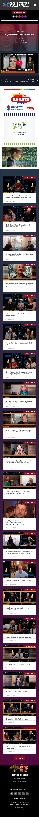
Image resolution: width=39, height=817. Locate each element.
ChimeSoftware (25, 812)
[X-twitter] (16, 16)
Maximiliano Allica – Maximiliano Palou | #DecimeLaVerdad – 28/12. (18, 226)
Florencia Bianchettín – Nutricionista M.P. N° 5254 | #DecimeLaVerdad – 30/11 (19, 552)
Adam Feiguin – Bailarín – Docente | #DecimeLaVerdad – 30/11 (17, 492)
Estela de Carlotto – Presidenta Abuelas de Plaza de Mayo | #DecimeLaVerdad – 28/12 (19, 284)
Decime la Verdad (22, 43)
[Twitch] (25, 16)
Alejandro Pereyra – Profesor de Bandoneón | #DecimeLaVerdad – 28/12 (18, 197)
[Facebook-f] (13, 16)
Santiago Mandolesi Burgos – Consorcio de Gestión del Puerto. (19, 255)
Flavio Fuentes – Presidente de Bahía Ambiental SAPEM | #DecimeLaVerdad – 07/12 (19, 432)
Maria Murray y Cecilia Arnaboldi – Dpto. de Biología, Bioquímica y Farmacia (18, 373)
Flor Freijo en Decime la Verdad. (16, 692)
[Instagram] (22, 16)
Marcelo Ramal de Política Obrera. (16, 719)
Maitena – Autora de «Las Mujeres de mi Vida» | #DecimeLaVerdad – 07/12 (19, 402)
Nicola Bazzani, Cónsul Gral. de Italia (17, 664)
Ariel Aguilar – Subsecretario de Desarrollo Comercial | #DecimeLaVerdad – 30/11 (16, 522)
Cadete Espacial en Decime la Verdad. (18, 637)
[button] (35, 4)
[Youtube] (19, 16)
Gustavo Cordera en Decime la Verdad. (18, 581)
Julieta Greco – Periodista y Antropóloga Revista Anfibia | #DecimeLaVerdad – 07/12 (19, 462)
